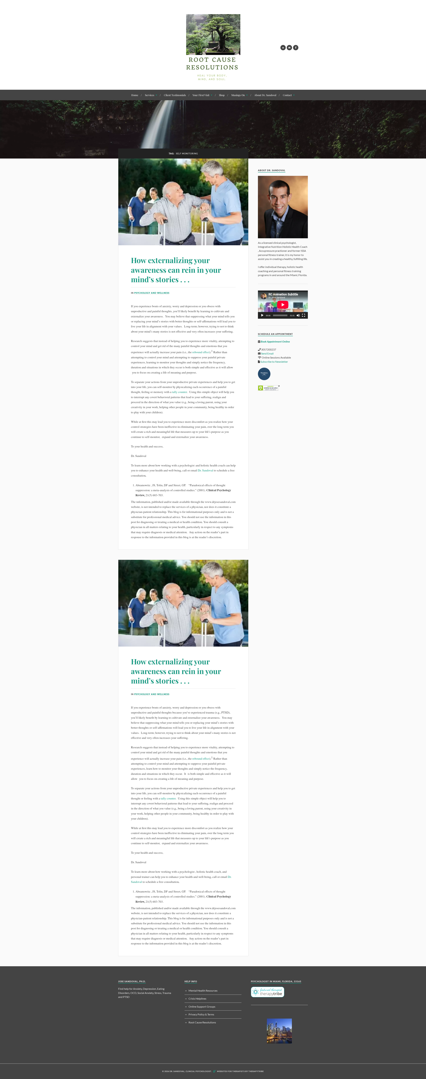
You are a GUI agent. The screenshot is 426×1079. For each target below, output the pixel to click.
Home (134, 95)
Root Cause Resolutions (202, 1022)
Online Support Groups (202, 1006)
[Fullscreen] (303, 315)
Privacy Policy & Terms (201, 1014)
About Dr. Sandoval (265, 95)
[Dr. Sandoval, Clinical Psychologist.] (213, 79)
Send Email (267, 353)
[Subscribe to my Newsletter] (283, 47)
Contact (287, 95)
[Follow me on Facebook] (295, 47)
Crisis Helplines (197, 998)
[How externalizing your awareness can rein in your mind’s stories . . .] (183, 202)
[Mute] (298, 315)
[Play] (262, 315)
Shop (222, 95)
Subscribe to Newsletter (274, 361)
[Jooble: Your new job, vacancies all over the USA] (279, 1031)
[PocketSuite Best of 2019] (264, 379)
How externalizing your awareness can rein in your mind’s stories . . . (176, 269)
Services (149, 95)
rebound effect (201, 352)
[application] (283, 305)
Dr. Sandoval (205, 470)
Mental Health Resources (203, 990)
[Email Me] (289, 47)
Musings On (238, 95)
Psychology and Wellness (151, 293)
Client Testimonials (175, 95)
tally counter (179, 392)
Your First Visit (201, 95)
